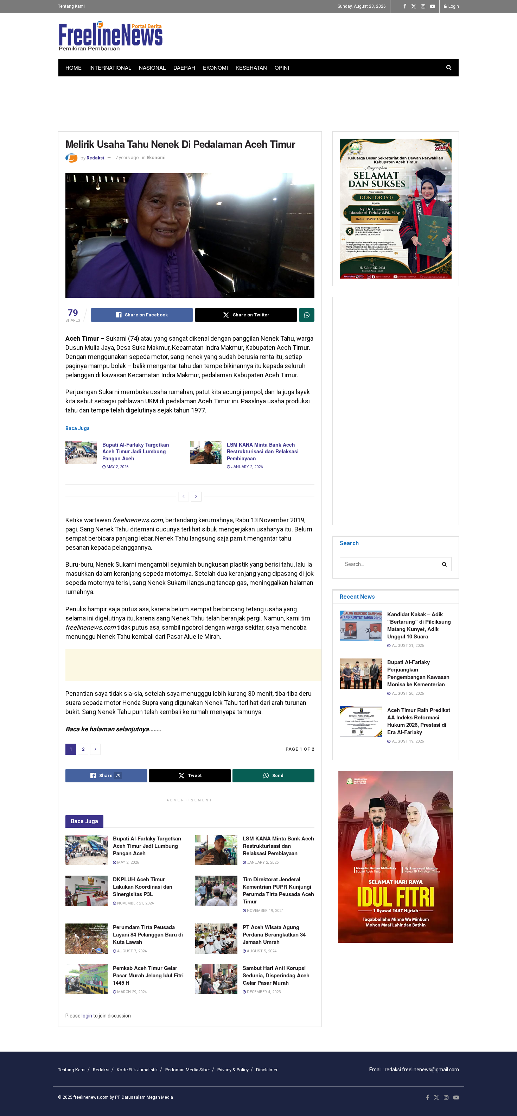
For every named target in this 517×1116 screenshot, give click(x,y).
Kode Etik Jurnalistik (137, 1069)
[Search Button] (449, 67)
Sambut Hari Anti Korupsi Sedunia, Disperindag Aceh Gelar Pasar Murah (276, 975)
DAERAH (184, 67)
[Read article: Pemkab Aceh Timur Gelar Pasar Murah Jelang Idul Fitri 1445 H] (86, 979)
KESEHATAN (251, 67)
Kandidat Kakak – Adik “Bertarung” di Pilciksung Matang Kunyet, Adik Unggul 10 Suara (419, 625)
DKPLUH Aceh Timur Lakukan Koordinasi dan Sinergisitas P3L (142, 886)
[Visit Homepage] (111, 35)
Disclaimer (266, 1069)
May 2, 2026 (117, 467)
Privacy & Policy (233, 1069)
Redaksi (95, 157)
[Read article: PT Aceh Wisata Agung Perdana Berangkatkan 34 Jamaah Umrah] (216, 938)
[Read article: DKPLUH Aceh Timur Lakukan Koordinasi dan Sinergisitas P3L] (86, 891)
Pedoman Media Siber (187, 1069)
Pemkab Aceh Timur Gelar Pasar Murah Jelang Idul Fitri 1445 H (148, 975)
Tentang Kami (71, 6)
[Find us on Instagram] (423, 6)
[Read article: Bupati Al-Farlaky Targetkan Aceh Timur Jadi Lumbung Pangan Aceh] (81, 452)
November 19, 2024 (264, 910)
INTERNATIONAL (110, 67)
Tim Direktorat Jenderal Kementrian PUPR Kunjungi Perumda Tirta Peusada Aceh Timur (278, 890)
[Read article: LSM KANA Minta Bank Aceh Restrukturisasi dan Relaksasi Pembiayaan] (206, 452)
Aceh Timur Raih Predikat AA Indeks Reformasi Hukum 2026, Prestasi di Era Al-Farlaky (418, 721)
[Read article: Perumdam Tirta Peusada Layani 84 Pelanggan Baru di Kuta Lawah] (86, 938)
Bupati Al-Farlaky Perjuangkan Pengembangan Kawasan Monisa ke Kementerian (418, 673)
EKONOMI (215, 67)
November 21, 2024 (135, 903)
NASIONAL (152, 67)
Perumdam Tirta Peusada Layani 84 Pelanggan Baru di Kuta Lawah (148, 934)
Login (453, 6)
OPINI (282, 67)
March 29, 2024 (131, 992)
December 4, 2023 (263, 992)
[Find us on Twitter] (413, 6)
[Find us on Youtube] (432, 6)
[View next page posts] (196, 497)
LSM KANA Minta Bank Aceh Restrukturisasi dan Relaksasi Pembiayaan (263, 451)
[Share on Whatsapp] (306, 315)
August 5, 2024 (261, 951)
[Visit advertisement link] (395, 857)
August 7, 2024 (131, 951)
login (87, 1016)
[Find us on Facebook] (404, 6)
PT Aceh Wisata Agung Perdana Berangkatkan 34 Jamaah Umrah (274, 934)
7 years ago (127, 157)
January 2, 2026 (246, 467)
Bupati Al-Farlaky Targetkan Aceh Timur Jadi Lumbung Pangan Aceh (136, 451)
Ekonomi (156, 157)
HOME (73, 67)
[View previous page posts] (183, 497)
